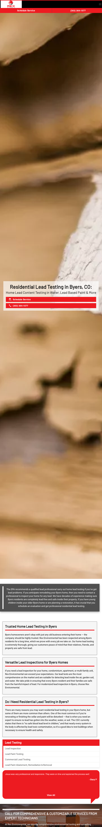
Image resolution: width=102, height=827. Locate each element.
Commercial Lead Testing (17, 759)
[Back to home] (11, 4)
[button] (100, 4)
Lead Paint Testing (14, 754)
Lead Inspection (13, 748)
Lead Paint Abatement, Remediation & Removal (28, 765)
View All (51, 795)
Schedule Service (26, 10)
